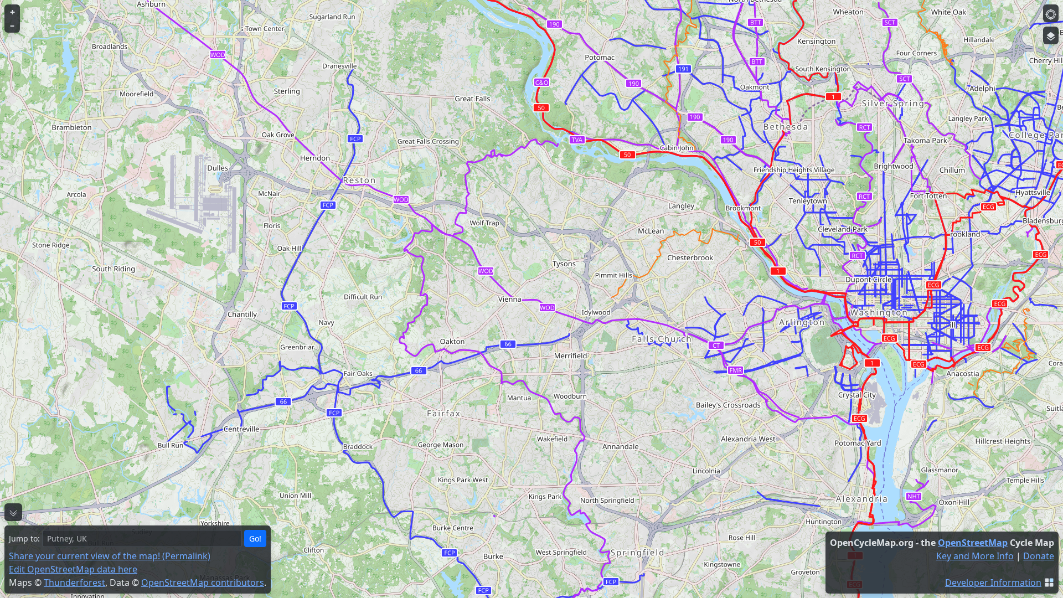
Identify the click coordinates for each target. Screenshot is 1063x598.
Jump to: (24, 538)
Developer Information (993, 582)
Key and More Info (975, 556)
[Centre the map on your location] (1051, 13)
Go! (255, 538)
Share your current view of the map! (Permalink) (109, 556)
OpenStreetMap (973, 543)
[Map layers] (1051, 35)
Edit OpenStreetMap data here (73, 569)
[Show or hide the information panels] (13, 512)
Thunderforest (74, 582)
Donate (1038, 556)
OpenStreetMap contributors (202, 582)
